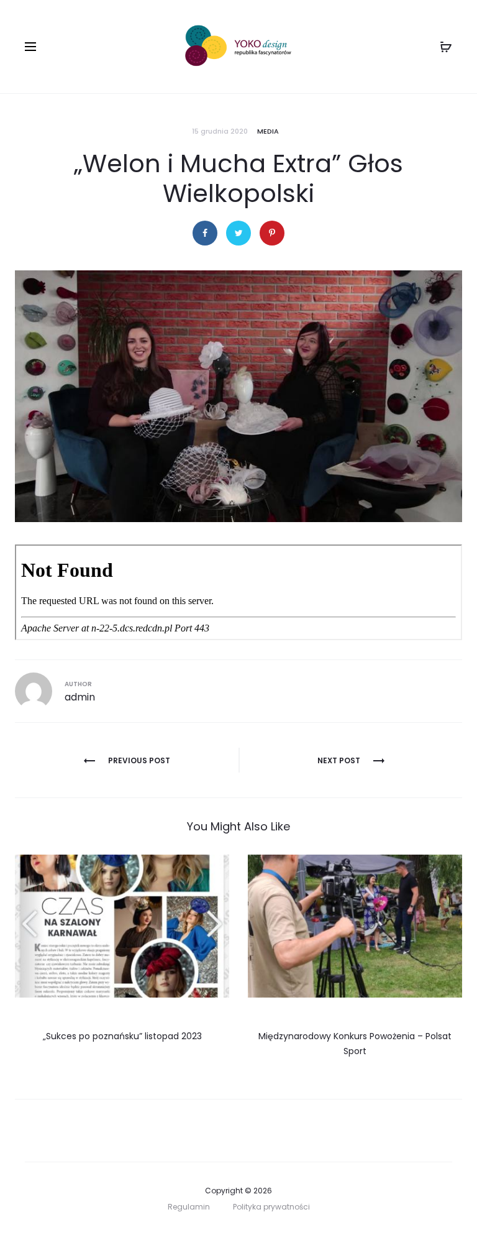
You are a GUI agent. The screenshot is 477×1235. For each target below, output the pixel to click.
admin (80, 697)
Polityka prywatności (271, 1206)
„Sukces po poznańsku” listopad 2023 (122, 1036)
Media (268, 131)
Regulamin (189, 1206)
